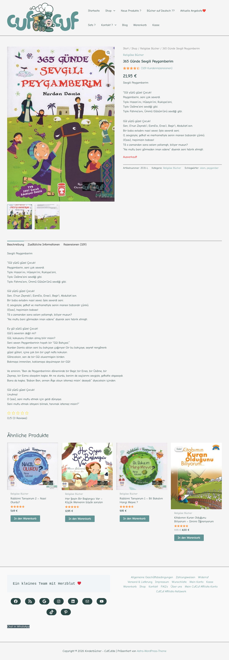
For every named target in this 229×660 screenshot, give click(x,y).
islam (203, 168)
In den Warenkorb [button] (25, 518)
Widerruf (203, 577)
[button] (108, 52)
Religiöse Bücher (149, 48)
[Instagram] (59, 601)
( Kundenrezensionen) (156, 68)
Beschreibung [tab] (15, 244)
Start (125, 48)
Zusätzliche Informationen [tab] (44, 244)
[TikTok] (52, 612)
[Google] (44, 601)
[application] (113, 11)
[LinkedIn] (73, 601)
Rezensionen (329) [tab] (75, 244)
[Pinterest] (66, 612)
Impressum (162, 582)
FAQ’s (164, 586)
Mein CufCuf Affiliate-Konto (201, 586)
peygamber (213, 168)
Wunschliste (179, 582)
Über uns (176, 586)
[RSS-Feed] (30, 601)
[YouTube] (102, 601)
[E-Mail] (87, 601)
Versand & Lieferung (140, 582)
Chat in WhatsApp (18, 626)
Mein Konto (196, 582)
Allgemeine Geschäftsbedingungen (152, 577)
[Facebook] (16, 601)
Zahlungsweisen (185, 577)
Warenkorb (130, 586)
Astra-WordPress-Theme (151, 651)
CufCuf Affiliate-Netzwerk (171, 591)
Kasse (209, 582)
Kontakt (153, 586)
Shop (134, 48)
